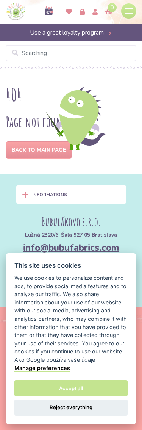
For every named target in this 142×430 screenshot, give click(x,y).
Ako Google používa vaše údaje (54, 359)
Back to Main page (39, 150)
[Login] (82, 12)
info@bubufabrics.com (71, 248)
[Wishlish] (69, 12)
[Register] (95, 12)
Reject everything (71, 407)
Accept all (71, 388)
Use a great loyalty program (67, 32)
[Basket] (108, 12)
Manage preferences (42, 368)
